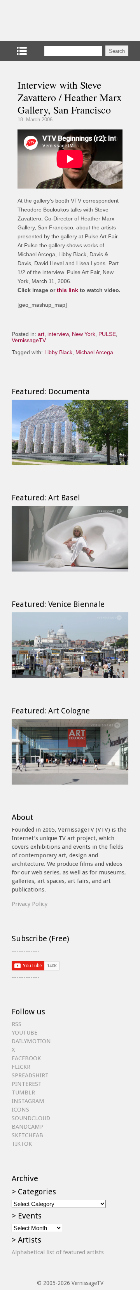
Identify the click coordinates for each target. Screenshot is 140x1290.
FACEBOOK (26, 1058)
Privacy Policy (29, 903)
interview (58, 334)
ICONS (20, 1109)
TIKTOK (22, 1143)
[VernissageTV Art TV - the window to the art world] (50, 20)
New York (83, 334)
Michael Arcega (94, 352)
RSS (16, 1024)
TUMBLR (23, 1092)
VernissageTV (29, 340)
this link (67, 290)
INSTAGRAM (28, 1101)
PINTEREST (27, 1083)
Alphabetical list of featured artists (58, 1252)
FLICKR (21, 1066)
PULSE (107, 334)
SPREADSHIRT (30, 1075)
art (41, 334)
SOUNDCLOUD (31, 1118)
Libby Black (58, 352)
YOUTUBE (24, 1032)
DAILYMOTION (31, 1041)
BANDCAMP (28, 1126)
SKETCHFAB (27, 1135)
